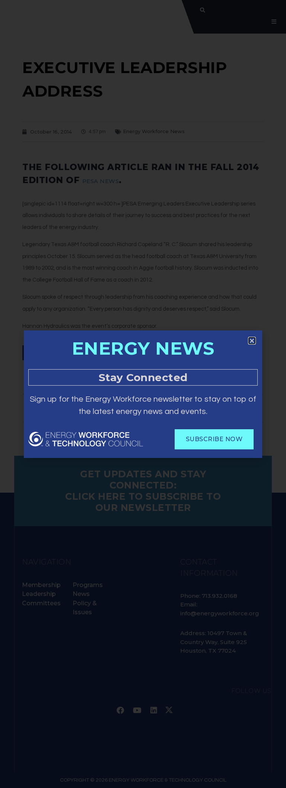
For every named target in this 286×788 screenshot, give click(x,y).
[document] (143, 394)
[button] (252, 340)
